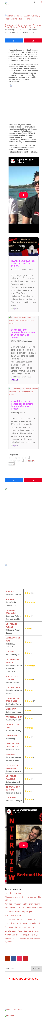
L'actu (31, 32)
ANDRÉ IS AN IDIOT (14, 717)
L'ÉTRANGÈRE (11, 735)
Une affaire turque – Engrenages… (19, 911)
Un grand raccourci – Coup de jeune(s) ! (21, 919)
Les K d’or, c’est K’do (13, 893)
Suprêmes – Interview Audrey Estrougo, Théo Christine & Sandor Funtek (23, 26)
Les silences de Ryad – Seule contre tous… (22, 931)
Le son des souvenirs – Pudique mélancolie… (23, 923)
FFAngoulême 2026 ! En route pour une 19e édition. (23, 263)
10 (11, 461)
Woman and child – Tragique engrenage (21, 935)
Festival (12, 32)
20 (15, 461)
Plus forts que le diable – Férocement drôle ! (23, 908)
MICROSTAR (11, 709)
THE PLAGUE (11, 798)
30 (19, 461)
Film (18, 32)
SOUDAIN (10, 599)
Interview (24, 32)
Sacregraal (12, 29)
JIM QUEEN (10, 754)
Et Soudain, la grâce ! (13, 915)
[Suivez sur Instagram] (19, 958)
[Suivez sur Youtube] (7, 958)
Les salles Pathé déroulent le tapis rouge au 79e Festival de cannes (23, 333)
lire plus (14, 308)
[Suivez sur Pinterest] (25, 958)
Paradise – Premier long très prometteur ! (22, 904)
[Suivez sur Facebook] (13, 958)
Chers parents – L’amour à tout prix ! (20, 927)
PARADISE (10, 591)
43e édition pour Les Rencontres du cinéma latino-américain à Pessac (22, 405)
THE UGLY (10, 651)
